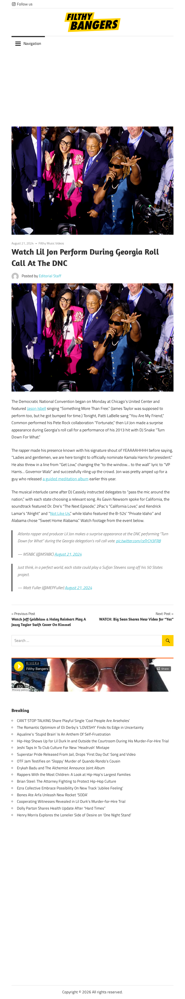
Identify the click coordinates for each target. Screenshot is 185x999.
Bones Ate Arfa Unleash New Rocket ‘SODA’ (52, 795)
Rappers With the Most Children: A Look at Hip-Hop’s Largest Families (74, 774)
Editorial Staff (50, 276)
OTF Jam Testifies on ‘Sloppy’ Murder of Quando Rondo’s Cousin (68, 761)
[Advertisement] (92, 85)
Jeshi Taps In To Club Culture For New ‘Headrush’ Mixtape (63, 747)
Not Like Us (60, 513)
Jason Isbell (36, 408)
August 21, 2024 (68, 554)
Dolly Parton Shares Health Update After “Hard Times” (61, 808)
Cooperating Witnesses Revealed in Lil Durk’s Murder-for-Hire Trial (71, 801)
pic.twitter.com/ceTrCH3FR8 (138, 541)
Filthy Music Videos (51, 243)
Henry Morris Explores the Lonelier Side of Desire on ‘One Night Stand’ (74, 815)
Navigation (32, 43)
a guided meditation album (65, 479)
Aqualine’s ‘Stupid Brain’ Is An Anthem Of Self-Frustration (64, 734)
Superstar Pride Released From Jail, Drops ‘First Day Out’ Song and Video (76, 754)
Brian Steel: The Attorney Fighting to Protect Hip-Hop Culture (66, 781)
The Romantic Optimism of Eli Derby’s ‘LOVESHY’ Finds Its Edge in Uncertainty (80, 727)
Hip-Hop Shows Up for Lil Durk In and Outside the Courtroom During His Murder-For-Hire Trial (93, 741)
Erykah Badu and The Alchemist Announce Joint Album (61, 768)
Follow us (24, 4)
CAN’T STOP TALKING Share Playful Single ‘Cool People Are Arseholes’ (73, 721)
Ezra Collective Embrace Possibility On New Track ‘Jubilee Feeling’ (70, 788)
